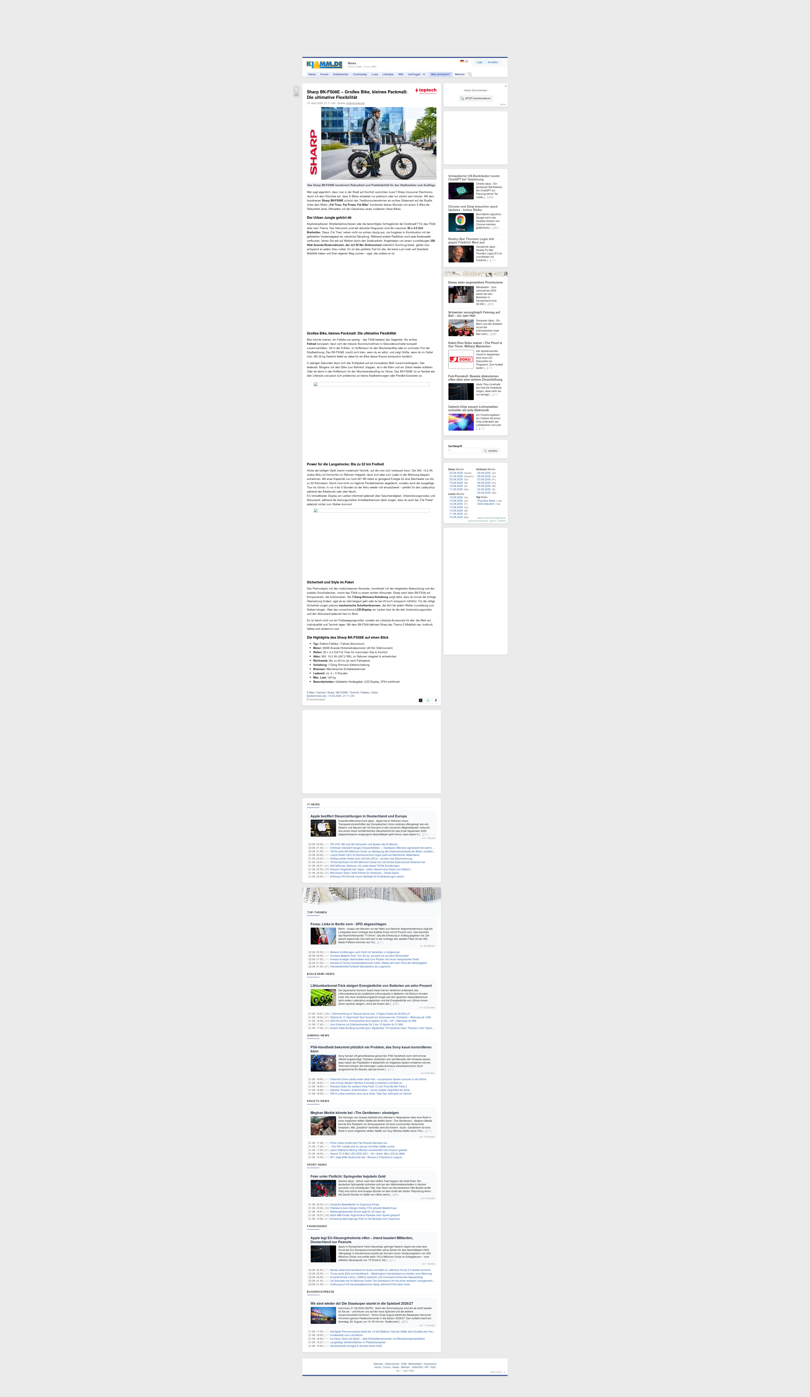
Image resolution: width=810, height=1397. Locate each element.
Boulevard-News (321, 973)
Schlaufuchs (340, 74)
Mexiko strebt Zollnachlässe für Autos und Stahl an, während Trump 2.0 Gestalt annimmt (380, 1270)
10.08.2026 (456, 517)
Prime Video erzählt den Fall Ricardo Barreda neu (358, 1142)
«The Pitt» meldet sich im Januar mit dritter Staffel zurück (362, 1146)
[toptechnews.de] (316, 695)
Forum (324, 74)
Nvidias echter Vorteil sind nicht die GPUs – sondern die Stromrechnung (371, 858)
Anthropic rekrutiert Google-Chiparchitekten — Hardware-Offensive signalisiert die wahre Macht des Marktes (392, 847)
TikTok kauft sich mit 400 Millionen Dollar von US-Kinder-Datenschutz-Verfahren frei (377, 862)
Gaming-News (318, 1035)
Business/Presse (321, 1291)
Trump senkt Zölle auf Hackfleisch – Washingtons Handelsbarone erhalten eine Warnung (381, 1273)
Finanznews (317, 1226)
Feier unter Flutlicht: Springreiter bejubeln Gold (348, 1176)
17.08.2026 (456, 489)
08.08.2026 (484, 476)
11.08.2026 (456, 513)
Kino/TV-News (318, 1101)
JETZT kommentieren (478, 98)
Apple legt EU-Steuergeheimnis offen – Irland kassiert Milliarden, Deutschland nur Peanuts (361, 1239)
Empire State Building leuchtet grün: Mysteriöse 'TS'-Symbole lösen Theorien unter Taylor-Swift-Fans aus (390, 1028)
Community (360, 74)
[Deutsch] (462, 61)
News (312, 74)
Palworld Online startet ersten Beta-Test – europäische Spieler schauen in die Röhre (378, 1079)
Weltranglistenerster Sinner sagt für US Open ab (357, 1211)
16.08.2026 (456, 497)
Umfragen (417, 74)
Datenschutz (392, 1363)
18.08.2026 (456, 486)
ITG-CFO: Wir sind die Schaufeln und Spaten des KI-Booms (364, 844)
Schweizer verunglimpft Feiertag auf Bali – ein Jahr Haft (474, 314)
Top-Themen (317, 912)
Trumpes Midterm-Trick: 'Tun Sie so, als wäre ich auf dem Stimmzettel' (369, 955)
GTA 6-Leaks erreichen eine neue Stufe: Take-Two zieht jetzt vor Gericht (371, 1093)
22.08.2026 (456, 472)
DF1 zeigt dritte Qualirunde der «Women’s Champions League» (366, 1157)
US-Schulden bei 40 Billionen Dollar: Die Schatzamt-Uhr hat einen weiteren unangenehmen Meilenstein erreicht (394, 1280)
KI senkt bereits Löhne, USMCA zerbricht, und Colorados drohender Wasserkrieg (376, 1277)
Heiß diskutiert (486, 503)
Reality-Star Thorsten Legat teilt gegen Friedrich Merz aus (471, 240)
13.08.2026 (456, 507)
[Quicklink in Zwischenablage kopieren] (296, 89)
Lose (375, 74)
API (427, 1367)
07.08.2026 (484, 479)
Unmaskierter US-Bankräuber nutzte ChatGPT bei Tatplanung (474, 177)
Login (479, 62)
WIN (400, 74)
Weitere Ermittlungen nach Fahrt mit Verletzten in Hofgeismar (365, 952)
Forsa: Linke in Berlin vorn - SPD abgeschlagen (348, 923)
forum (503, 104)
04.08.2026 (484, 489)
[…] (421, 834)
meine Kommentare (478, 520)
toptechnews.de (355, 103)
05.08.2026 (484, 486)
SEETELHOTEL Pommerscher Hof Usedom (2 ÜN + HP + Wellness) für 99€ (373, 1020)
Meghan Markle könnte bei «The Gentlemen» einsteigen (354, 1112)
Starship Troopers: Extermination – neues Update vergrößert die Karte (370, 1090)
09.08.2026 (484, 472)
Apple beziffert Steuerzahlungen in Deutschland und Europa (358, 816)
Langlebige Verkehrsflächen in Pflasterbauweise (358, 1342)
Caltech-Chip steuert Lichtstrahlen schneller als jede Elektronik (473, 408)
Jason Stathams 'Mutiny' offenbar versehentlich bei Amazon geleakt (368, 1150)
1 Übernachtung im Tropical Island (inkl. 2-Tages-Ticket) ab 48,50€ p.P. (370, 1013)
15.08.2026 (456, 500)
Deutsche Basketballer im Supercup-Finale (354, 1204)
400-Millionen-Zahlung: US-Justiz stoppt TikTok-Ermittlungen (365, 865)
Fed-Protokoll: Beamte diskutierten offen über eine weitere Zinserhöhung (475, 377)
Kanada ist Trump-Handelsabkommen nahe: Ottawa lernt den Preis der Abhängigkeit (378, 962)
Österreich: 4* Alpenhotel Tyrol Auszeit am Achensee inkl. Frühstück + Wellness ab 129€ (380, 1017)
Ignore (493, 520)
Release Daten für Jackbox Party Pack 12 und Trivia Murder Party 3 (368, 1086)
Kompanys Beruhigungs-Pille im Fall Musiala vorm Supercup (365, 1218)
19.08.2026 (456, 482)
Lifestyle (388, 74)
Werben (460, 74)
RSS (433, 1367)
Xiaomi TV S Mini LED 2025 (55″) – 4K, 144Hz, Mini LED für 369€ (367, 1153)
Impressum (430, 1363)
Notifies (502, 520)
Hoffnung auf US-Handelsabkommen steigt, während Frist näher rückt (370, 1284)
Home (377, 1367)
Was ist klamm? (440, 74)
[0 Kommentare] (316, 699)
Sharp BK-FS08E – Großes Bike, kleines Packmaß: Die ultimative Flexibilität (357, 94)
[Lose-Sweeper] (470, 75)
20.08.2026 (456, 479)
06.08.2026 (484, 482)
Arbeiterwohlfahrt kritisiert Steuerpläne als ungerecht (360, 966)
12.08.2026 (456, 510)
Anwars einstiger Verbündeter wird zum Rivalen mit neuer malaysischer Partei (374, 959)
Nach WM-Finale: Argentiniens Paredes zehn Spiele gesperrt (365, 1215)
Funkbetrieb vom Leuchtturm (346, 1335)
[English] (466, 61)
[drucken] (296, 94)
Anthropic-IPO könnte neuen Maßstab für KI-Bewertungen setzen (367, 876)
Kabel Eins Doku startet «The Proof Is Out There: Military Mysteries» (475, 344)
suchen (492, 451)
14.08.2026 (456, 503)
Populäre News (486, 500)
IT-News (313, 804)
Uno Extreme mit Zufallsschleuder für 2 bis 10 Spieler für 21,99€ (366, 1024)
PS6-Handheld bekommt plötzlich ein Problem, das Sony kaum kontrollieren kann (371, 1049)
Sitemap (378, 1363)
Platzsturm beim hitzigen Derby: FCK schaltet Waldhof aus (363, 1208)
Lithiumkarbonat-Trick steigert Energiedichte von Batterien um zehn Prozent (371, 985)
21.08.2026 (456, 476)
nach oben (496, 1371)
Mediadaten (415, 1363)
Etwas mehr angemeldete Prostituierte (475, 282)
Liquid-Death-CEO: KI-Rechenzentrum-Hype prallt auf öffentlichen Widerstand (374, 855)
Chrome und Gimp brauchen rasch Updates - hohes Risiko (473, 208)
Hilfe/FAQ (417, 1367)
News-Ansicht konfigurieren (492, 517)
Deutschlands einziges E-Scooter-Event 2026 (356, 1345)
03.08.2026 (484, 492)
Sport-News (317, 1164)
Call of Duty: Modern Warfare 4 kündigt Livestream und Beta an (366, 1082)
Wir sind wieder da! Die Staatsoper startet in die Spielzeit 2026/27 (361, 1303)
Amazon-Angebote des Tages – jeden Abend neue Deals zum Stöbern (370, 869)
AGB (403, 1363)
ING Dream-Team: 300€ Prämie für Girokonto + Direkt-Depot (364, 872)
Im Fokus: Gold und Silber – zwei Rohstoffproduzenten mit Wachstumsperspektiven (377, 1338)
